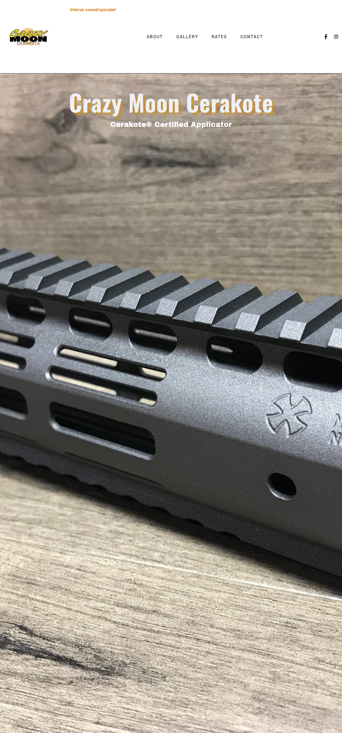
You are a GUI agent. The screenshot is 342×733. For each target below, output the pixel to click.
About (155, 36)
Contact (251, 36)
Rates (219, 36)
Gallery (187, 36)
